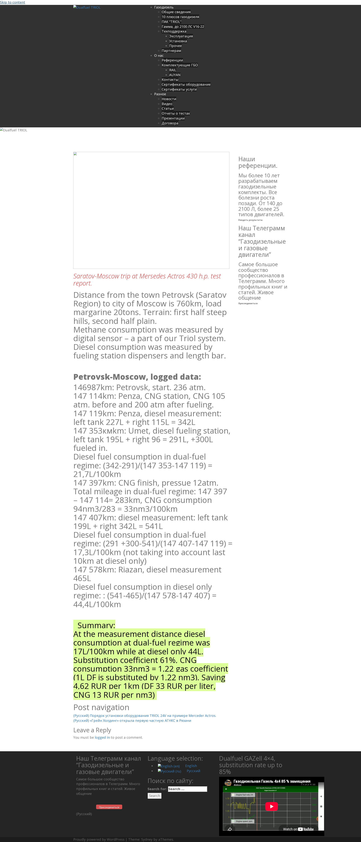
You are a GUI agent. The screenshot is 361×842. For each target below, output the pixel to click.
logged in (102, 737)
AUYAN (174, 75)
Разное (160, 94)
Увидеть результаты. (250, 220)
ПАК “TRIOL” (171, 21)
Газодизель (164, 7)
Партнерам (171, 50)
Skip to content (12, 2)
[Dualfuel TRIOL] (87, 7)
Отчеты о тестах (176, 113)
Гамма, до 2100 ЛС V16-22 (183, 26)
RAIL (172, 70)
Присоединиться (248, 303)
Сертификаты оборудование (186, 84)
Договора (170, 123)
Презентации (173, 118)
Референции (172, 60)
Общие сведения (176, 12)
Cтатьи (168, 108)
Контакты (170, 79)
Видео (167, 103)
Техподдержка (174, 31)
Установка (178, 41)
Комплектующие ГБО (180, 65)
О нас (159, 55)
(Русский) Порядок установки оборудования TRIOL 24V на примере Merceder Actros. (144, 715)
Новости (169, 99)
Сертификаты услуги (179, 89)
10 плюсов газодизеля (180, 16)
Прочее (175, 45)
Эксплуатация (181, 36)
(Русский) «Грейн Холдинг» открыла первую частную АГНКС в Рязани (132, 720)
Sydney (146, 839)
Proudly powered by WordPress (98, 839)
